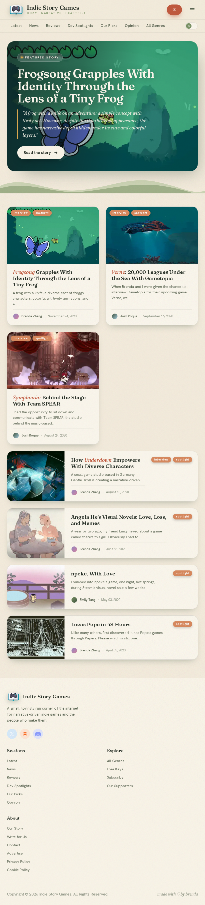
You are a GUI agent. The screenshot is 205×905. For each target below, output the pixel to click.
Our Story (15, 828)
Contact (13, 845)
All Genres (155, 25)
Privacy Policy (18, 861)
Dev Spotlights (80, 25)
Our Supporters (120, 785)
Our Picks (108, 25)
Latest (16, 25)
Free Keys (115, 769)
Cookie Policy (18, 869)
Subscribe (115, 777)
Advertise (15, 853)
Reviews (53, 25)
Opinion (132, 25)
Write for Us (17, 836)
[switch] (191, 25)
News (33, 25)
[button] (192, 9)
